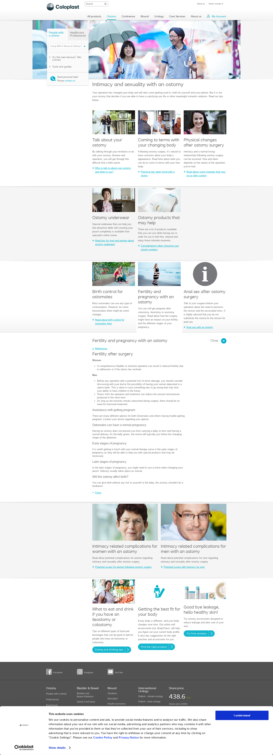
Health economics (117, 704)
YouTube (119, 672)
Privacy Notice (129, 737)
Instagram (88, 672)
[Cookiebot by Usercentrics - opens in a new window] (24, 748)
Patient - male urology (149, 701)
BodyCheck (52, 705)
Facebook (57, 672)
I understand (242, 715)
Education (113, 698)
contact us (70, 81)
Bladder (81, 693)
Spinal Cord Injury (86, 701)
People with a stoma (56, 694)
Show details (57, 747)
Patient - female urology (150, 696)
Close (214, 341)
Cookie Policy (102, 737)
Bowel (80, 696)
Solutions (112, 693)
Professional (52, 699)
